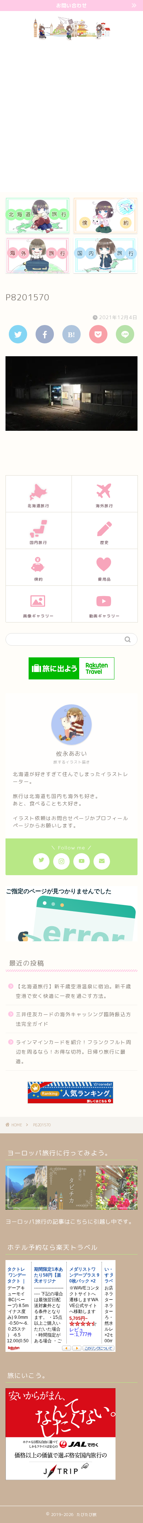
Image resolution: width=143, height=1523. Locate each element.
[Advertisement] (71, 116)
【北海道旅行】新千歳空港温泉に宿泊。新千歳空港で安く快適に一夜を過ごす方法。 (73, 991)
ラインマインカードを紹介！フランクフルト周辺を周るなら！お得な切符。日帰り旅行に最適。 (73, 1051)
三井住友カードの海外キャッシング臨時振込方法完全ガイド (73, 1019)
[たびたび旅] (71, 39)
